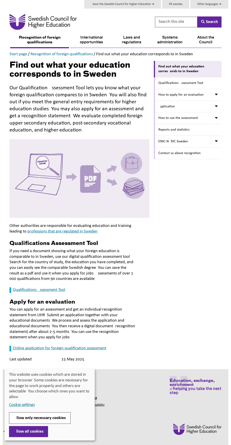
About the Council (205, 40)
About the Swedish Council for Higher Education (121, 4)
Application (166, 106)
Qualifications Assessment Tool (39, 290)
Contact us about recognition (179, 153)
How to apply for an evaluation (180, 95)
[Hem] (73, 22)
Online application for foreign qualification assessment (59, 348)
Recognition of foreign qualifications (39, 40)
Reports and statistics (173, 129)
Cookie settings (22, 405)
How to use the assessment (178, 118)
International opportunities (91, 40)
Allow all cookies (29, 431)
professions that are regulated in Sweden (62, 231)
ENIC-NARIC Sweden (173, 141)
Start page (18, 54)
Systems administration (169, 40)
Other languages (208, 4)
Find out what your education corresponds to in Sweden (181, 69)
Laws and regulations (131, 40)
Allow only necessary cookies (40, 418)
